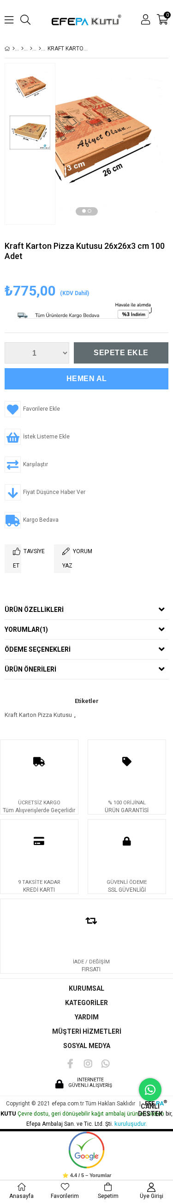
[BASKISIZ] (31, 48)
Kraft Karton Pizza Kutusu (38, 714)
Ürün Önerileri (30, 669)
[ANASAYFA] (13, 48)
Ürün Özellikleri (34, 609)
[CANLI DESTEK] (150, 1089)
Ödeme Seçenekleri (38, 649)
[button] (84, 211)
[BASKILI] (40, 48)
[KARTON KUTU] (22, 48)
